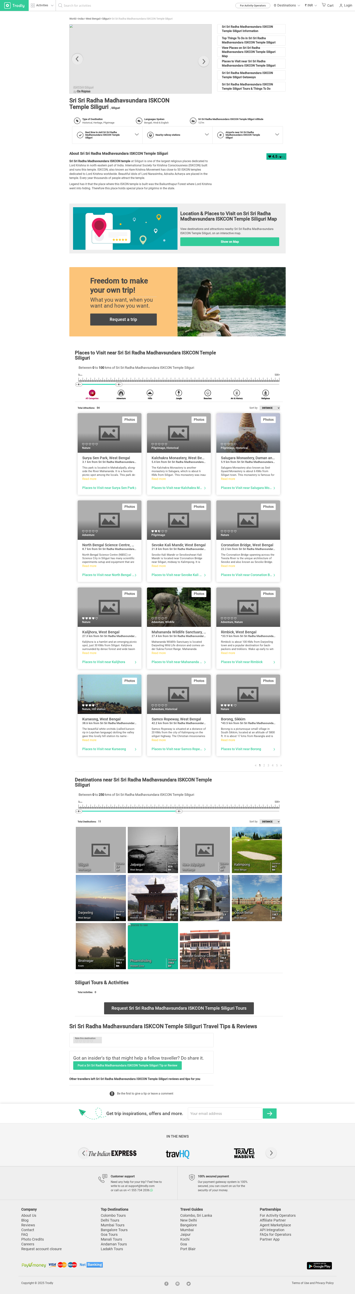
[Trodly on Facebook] (166, 1283)
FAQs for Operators (275, 1234)
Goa (183, 1244)
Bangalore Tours (114, 1230)
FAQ (24, 1234)
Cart (330, 5)
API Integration (272, 1230)
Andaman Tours (114, 1244)
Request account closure (41, 1249)
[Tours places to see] (14, 5)
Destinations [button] (286, 5)
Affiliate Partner (273, 1220)
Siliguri (106, 18)
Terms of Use (300, 1283)
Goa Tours (109, 1234)
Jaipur (185, 1234)
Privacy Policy (324, 1283)
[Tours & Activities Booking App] (255, 1265)
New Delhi (188, 1220)
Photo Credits (32, 1239)
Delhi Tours (110, 1220)
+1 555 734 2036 (138, 1190)
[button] (311, 5)
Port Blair (188, 1249)
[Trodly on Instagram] (177, 1283)
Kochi (185, 1239)
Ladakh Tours (112, 1249)
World (72, 18)
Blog (24, 1220)
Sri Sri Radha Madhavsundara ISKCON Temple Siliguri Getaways (247, 75)
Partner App (270, 1239)
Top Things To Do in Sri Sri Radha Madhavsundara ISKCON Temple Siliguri (248, 40)
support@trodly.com (141, 1186)
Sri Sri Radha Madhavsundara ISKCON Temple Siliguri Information (247, 29)
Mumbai (187, 1230)
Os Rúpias (83, 91)
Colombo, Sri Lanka (196, 1215)
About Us (28, 1215)
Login (348, 5)
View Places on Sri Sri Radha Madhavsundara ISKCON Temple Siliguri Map (248, 52)
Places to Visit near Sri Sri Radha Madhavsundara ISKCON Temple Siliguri (248, 63)
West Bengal (93, 18)
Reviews (28, 1225)
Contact (27, 1230)
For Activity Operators (253, 5)
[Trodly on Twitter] (188, 1283)
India (81, 18)
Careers (27, 1244)
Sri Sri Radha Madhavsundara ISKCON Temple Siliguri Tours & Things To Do (247, 86)
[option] (140, 59)
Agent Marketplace (275, 1225)
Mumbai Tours (112, 1225)
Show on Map (230, 241)
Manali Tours (111, 1239)
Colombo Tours (113, 1215)
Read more (89, 479)
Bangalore (188, 1225)
